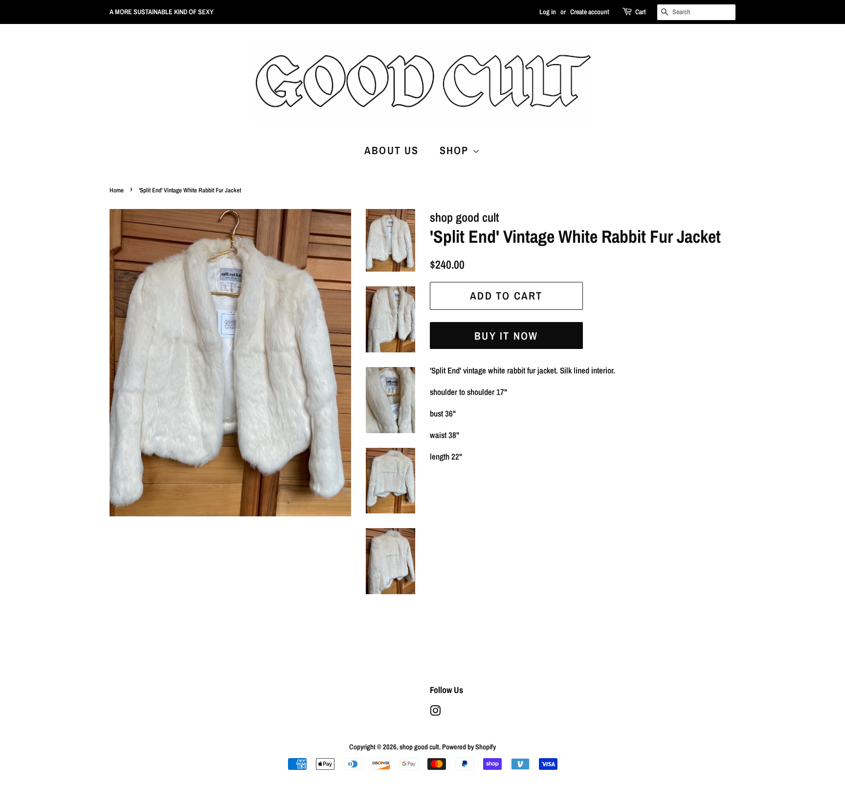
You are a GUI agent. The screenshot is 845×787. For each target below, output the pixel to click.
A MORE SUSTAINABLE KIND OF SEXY (162, 11)
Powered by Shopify (469, 747)
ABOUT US (391, 150)
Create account (589, 11)
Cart (640, 11)
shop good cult (419, 747)
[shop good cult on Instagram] (435, 713)
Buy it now (506, 335)
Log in (547, 11)
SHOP (456, 150)
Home (117, 190)
